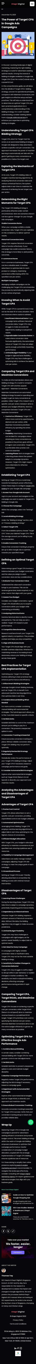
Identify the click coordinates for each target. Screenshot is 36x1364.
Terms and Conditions (18, 1324)
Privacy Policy (18, 1320)
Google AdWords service (16, 117)
